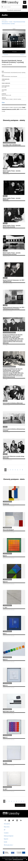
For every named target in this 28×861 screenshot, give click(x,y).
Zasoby (10, 21)
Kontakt (5, 842)
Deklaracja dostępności (8, 836)
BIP (4, 829)
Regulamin (6, 839)
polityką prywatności (18, 859)
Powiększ (14, 51)
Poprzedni (6, 54)
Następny (22, 54)
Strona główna (5, 21)
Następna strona (20, 805)
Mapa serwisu (6, 826)
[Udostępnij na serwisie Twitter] (10, 64)
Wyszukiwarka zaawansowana (13, 10)
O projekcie (6, 832)
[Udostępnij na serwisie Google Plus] (8, 64)
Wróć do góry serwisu (8, 845)
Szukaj (24, 6)
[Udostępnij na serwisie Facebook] (11, 64)
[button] (14, 38)
